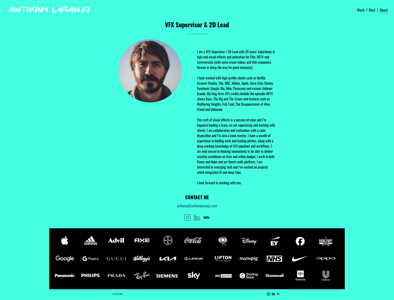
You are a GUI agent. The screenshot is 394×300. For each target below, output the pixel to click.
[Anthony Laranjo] (48, 10)
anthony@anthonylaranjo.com (197, 205)
